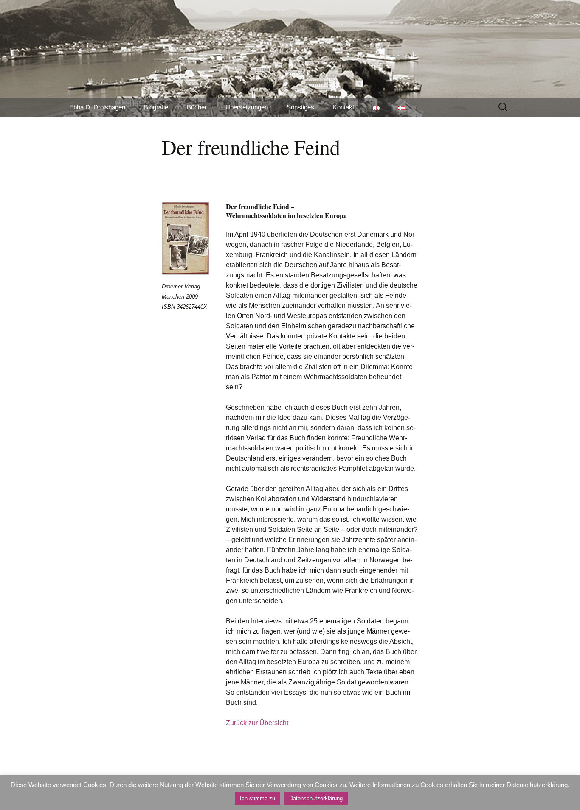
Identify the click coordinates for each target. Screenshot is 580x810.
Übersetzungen (246, 107)
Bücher (197, 107)
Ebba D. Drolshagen (97, 107)
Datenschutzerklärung (316, 798)
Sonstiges (300, 107)
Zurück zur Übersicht (257, 722)
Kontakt (343, 107)
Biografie (156, 107)
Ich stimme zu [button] (257, 798)
